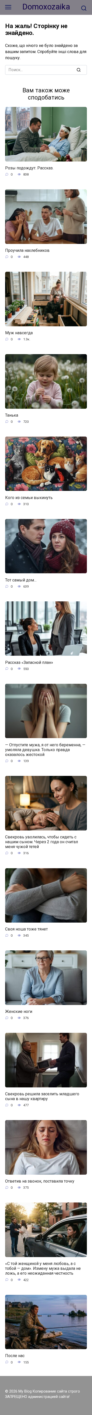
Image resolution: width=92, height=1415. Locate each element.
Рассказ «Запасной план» (29, 662)
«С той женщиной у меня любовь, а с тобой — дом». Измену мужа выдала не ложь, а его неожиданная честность (43, 1268)
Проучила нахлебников (27, 250)
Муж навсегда (19, 332)
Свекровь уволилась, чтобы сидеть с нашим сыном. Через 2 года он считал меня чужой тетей (41, 842)
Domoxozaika (46, 6)
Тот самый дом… (21, 579)
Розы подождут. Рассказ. (29, 168)
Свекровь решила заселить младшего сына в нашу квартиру (42, 1096)
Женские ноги (18, 1011)
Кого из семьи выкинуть (29, 497)
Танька (11, 415)
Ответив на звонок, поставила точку (39, 1181)
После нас (15, 1355)
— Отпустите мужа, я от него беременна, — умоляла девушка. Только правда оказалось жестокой (45, 749)
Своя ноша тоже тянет (26, 929)
